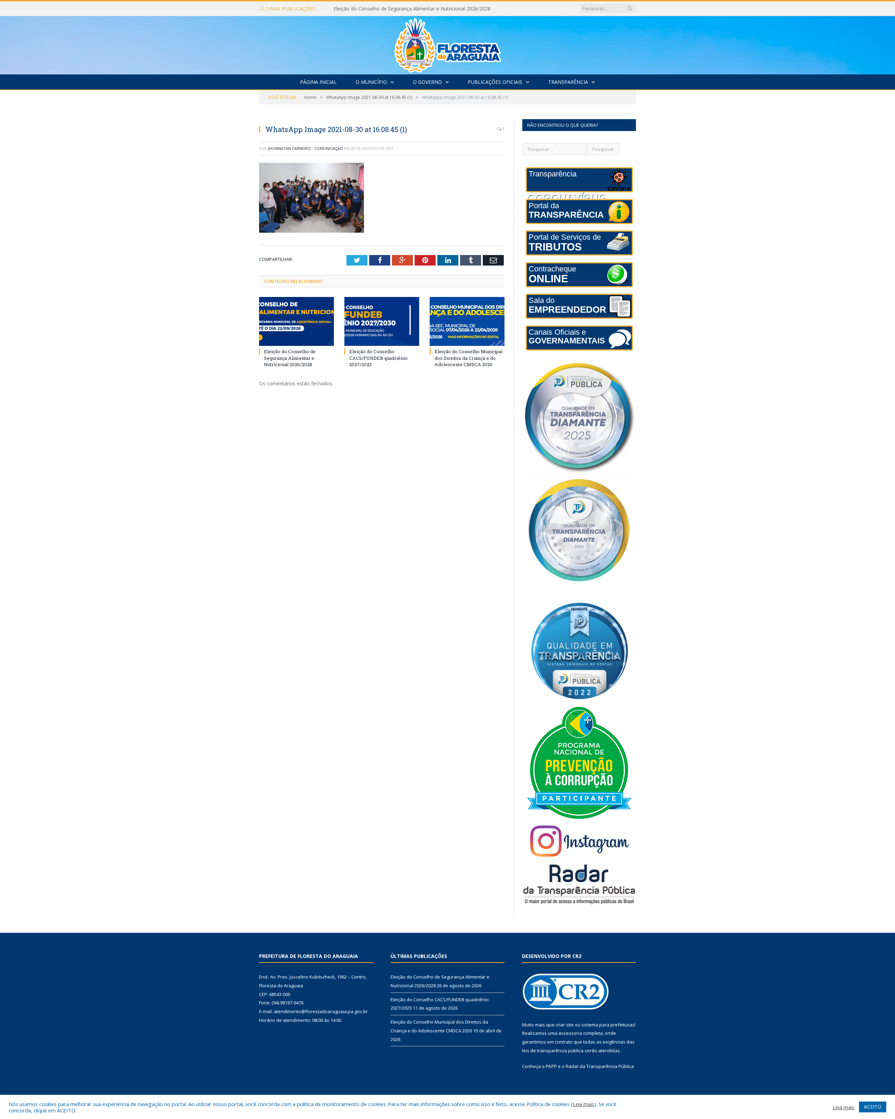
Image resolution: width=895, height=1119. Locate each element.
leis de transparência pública (552, 1050)
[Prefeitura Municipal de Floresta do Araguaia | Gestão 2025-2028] (448, 43)
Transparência (568, 82)
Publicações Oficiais (495, 82)
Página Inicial (318, 82)
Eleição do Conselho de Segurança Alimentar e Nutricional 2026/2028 (290, 357)
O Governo (427, 82)
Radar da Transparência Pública (600, 1066)
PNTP (551, 1066)
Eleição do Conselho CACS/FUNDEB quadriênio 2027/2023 (400, 9)
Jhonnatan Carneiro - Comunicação (305, 148)
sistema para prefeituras (608, 1025)
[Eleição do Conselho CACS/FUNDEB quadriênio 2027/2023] (381, 321)
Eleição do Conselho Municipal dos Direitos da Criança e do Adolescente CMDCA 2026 (468, 357)
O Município (371, 82)
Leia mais (583, 1104)
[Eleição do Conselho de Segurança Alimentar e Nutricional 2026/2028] (296, 321)
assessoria (570, 1033)
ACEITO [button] (872, 1106)
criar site (565, 1025)
